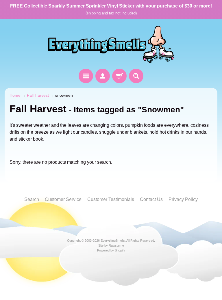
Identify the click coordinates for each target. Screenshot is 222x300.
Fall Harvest (38, 95)
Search (31, 199)
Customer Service (63, 199)
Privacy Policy (183, 199)
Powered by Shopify (111, 250)
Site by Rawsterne (111, 245)
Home (15, 95)
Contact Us (151, 199)
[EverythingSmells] (111, 44)
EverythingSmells (113, 240)
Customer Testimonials (110, 199)
